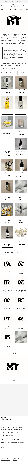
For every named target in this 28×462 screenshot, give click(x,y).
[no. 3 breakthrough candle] (21, 122)
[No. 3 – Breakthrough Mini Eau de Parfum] (21, 186)
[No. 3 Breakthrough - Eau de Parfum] (21, 232)
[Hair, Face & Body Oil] (7, 102)
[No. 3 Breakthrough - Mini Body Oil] (7, 209)
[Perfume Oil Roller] (7, 82)
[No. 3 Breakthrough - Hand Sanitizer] (7, 232)
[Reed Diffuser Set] (7, 165)
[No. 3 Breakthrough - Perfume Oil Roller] (21, 209)
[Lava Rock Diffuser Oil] (21, 144)
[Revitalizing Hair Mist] (21, 102)
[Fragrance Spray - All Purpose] (7, 144)
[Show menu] (1, 5)
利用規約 (15, 460)
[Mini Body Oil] (7, 122)
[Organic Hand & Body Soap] (21, 165)
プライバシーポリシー (5, 460)
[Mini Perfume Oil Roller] (21, 82)
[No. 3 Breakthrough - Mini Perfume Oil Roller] (7, 186)
